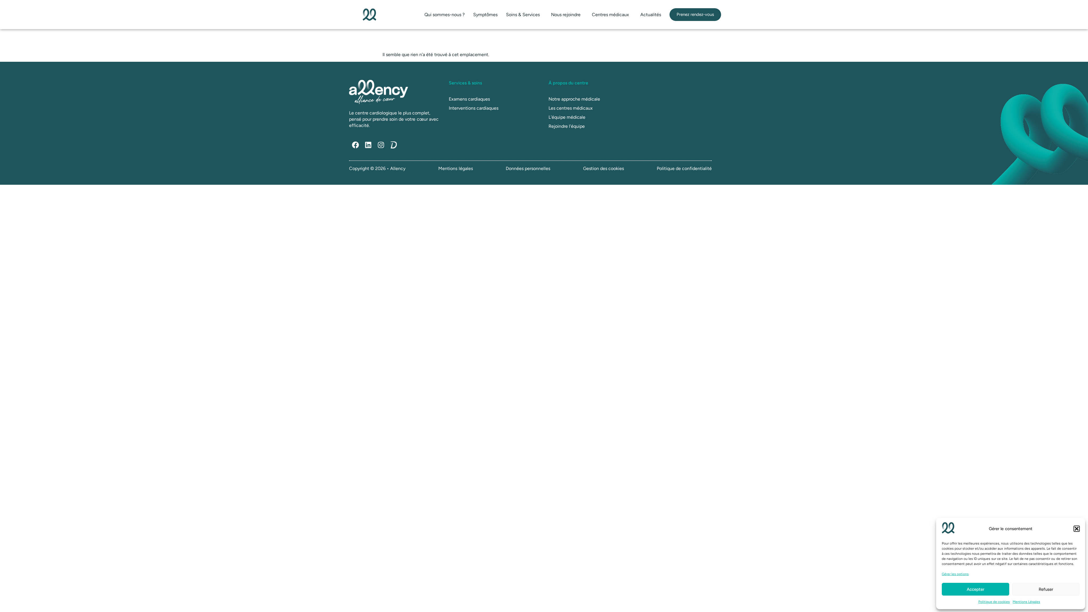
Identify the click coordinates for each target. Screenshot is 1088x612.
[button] (1077, 529)
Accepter (975, 589)
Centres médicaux (610, 14)
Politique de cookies (994, 602)
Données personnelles (528, 168)
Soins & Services (522, 14)
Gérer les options (955, 574)
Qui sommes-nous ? (444, 14)
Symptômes (485, 14)
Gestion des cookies (603, 168)
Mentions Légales (1026, 602)
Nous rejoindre (566, 14)
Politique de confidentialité (684, 168)
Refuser (1046, 589)
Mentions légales (455, 168)
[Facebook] (355, 145)
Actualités (650, 14)
